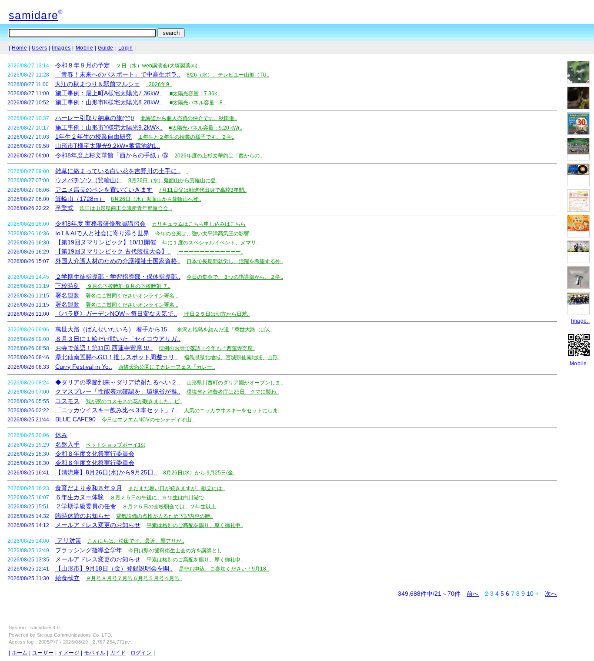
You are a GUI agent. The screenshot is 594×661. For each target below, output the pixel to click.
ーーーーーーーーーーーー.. (210, 252)
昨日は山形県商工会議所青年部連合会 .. (126, 208)
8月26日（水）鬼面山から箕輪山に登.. (173, 180)
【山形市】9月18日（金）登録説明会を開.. (114, 568)
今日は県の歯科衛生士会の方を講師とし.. (176, 550)
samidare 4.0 (45, 627)
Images (61, 48)
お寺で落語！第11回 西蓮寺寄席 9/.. (104, 347)
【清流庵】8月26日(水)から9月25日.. (106, 472)
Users (39, 48)
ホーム (20, 653)
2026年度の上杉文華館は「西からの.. (218, 156)
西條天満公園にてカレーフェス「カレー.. (166, 367)
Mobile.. (580, 364)
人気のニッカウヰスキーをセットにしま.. (232, 410)
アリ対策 (68, 540)
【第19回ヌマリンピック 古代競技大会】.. (113, 251)
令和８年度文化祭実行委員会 (94, 453)
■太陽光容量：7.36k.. (194, 93)
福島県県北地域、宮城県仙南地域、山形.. (232, 357)
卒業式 (64, 207)
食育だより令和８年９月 (88, 487)
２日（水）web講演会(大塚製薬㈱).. (158, 66)
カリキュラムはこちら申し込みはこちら (199, 224)
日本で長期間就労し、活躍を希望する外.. (235, 261)
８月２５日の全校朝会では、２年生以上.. (170, 507)
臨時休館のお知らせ (82, 515)
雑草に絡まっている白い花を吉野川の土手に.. (117, 170)
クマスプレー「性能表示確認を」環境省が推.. (117, 391)
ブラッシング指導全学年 (88, 550)
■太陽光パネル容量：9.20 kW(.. (205, 128)
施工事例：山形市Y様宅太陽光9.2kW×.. (109, 127)
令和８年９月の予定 (82, 65)
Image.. (580, 321)
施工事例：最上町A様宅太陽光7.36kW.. (108, 93)
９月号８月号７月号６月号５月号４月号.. (134, 578)
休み (61, 434)
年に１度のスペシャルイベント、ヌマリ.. (210, 243)
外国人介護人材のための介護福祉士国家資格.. (117, 260)
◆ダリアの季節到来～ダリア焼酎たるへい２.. (117, 382)
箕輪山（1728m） (80, 198)
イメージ (68, 653)
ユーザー (42, 653)
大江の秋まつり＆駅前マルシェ (97, 83)
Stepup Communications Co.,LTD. (75, 635)
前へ (473, 593)
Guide (105, 48)
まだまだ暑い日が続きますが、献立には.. (176, 488)
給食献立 (67, 577)
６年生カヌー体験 (79, 497)
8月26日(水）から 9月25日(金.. (199, 473)
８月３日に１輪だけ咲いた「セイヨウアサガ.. (117, 338)
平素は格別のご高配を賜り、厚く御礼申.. (195, 525)
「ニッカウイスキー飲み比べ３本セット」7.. (116, 410)
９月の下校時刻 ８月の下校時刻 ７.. (128, 286)
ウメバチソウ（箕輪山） (88, 180)
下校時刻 (67, 285)
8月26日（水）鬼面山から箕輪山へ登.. (156, 199)
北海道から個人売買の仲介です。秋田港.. (188, 118)
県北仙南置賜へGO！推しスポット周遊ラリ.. (116, 357)
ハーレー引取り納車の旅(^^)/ (94, 117)
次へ (551, 593)
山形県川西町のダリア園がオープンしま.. (235, 383)
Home (19, 48)
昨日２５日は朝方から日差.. (216, 314)
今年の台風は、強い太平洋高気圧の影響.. (203, 233)
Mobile (84, 48)
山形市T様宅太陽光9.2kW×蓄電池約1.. (107, 145)
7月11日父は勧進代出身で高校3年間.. (203, 190)
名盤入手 (67, 444)
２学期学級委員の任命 (85, 506)
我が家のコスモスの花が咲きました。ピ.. (134, 401)
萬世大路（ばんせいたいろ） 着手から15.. (113, 329)
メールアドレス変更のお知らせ (97, 524)
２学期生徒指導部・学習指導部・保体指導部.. (117, 276)
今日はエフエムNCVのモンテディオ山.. (148, 420)
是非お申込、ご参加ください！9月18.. (224, 569)
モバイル (94, 653)
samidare (33, 15)
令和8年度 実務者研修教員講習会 (100, 223)
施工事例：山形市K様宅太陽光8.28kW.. (108, 102)
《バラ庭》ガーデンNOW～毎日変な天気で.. (116, 313)
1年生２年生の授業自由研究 (93, 136)
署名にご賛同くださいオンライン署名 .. (132, 296)
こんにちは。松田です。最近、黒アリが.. (135, 541)
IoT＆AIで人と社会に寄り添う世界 (102, 233)
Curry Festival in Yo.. (83, 366)
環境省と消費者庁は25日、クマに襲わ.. (233, 392)
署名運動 (67, 295)
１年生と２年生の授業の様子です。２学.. (186, 137)
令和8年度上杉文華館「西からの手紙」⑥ (111, 155)
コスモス (67, 400)
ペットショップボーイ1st (115, 445)
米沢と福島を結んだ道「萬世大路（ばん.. (225, 330)
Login (125, 48)
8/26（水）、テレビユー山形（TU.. (228, 75)
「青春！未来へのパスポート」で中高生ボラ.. (117, 74)
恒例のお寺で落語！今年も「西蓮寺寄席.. (207, 348)
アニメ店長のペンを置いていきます (104, 189)
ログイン (141, 653)
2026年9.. (159, 84)
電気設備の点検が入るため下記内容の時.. (164, 516)
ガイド (118, 653)
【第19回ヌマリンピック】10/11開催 (105, 242)
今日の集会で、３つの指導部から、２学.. (235, 277)
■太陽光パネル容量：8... (197, 103)
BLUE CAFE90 (75, 419)
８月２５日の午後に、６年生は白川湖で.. (158, 497)
